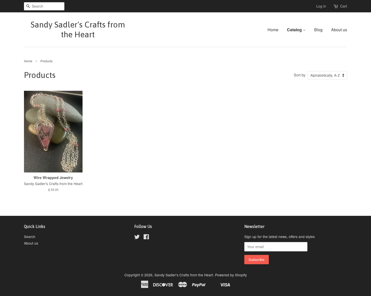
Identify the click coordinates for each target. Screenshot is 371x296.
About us (339, 30)
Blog (318, 30)
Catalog (295, 30)
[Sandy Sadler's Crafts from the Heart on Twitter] (137, 237)
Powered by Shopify (231, 274)
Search (29, 236)
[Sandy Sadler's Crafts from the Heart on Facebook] (146, 237)
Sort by (299, 74)
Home (273, 30)
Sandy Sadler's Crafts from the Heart (78, 29)
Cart (343, 6)
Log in (321, 6)
